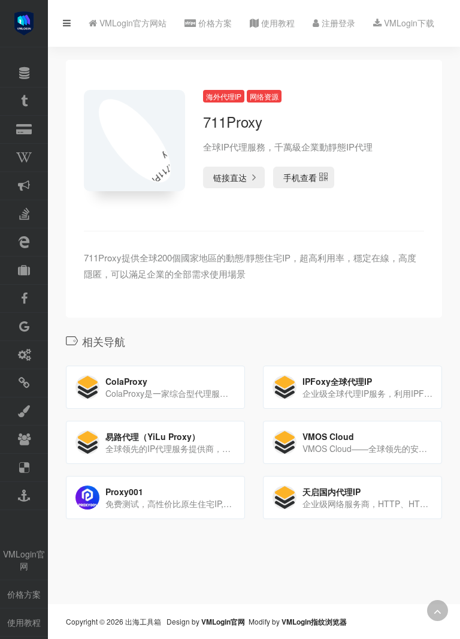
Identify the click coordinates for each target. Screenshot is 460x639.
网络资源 (264, 96)
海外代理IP (223, 96)
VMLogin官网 (24, 560)
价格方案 (24, 594)
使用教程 (24, 622)
